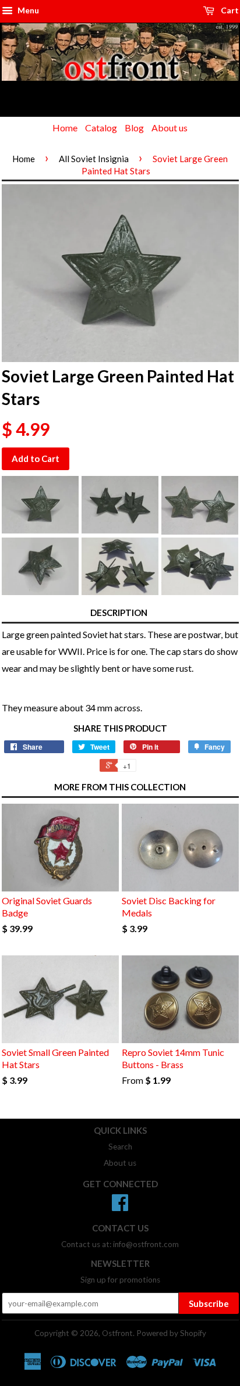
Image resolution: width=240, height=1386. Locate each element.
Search (120, 1146)
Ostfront (117, 1333)
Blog (134, 127)
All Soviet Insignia (94, 158)
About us (169, 127)
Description (118, 612)
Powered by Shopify (171, 1333)
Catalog (101, 127)
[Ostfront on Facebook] (120, 1206)
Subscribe (209, 1303)
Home (64, 127)
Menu (27, 10)
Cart (229, 10)
